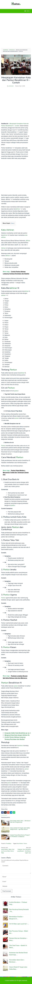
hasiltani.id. (12, 980)
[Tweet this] (5, 812)
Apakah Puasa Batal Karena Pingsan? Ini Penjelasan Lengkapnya (20, 835)
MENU (28, 11)
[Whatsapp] (14, 812)
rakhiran (22, 373)
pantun (16, 391)
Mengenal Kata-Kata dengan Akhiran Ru (17, 735)
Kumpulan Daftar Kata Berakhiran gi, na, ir (18, 733)
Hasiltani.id (20, 745)
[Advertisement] (16, 31)
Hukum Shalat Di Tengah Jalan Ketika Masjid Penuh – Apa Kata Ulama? (20, 828)
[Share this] (2, 812)
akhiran (18, 209)
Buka (12, 223)
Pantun (13, 369)
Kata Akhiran (7, 229)
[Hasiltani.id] (16, 3)
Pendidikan (8, 843)
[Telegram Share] (11, 812)
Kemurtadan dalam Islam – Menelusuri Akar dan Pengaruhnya (20, 821)
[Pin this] (8, 812)
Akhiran (3, 248)
